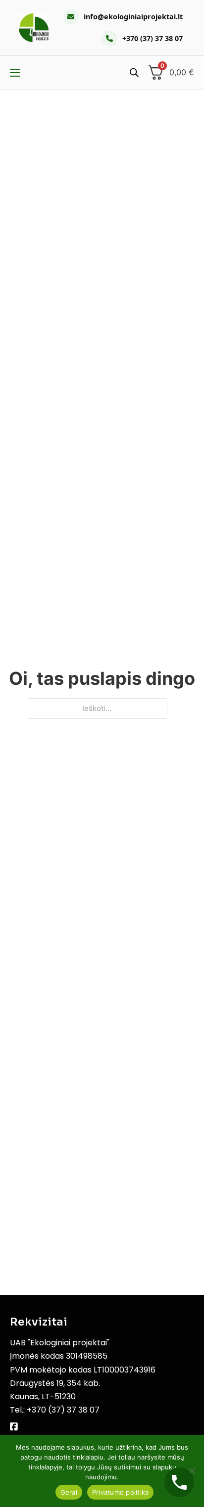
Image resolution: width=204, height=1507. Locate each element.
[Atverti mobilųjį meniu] (15, 73)
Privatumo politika (120, 1492)
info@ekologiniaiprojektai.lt (133, 16)
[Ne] (192, 1471)
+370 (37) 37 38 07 (152, 38)
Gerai (68, 1492)
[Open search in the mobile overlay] (134, 72)
